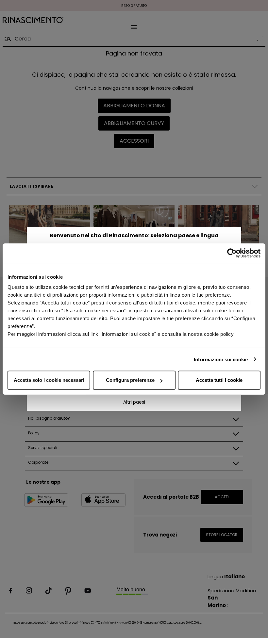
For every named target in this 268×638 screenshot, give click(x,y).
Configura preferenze (130, 380)
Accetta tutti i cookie (219, 380)
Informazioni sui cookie (221, 359)
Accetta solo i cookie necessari (49, 380)
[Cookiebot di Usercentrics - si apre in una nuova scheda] (231, 253)
